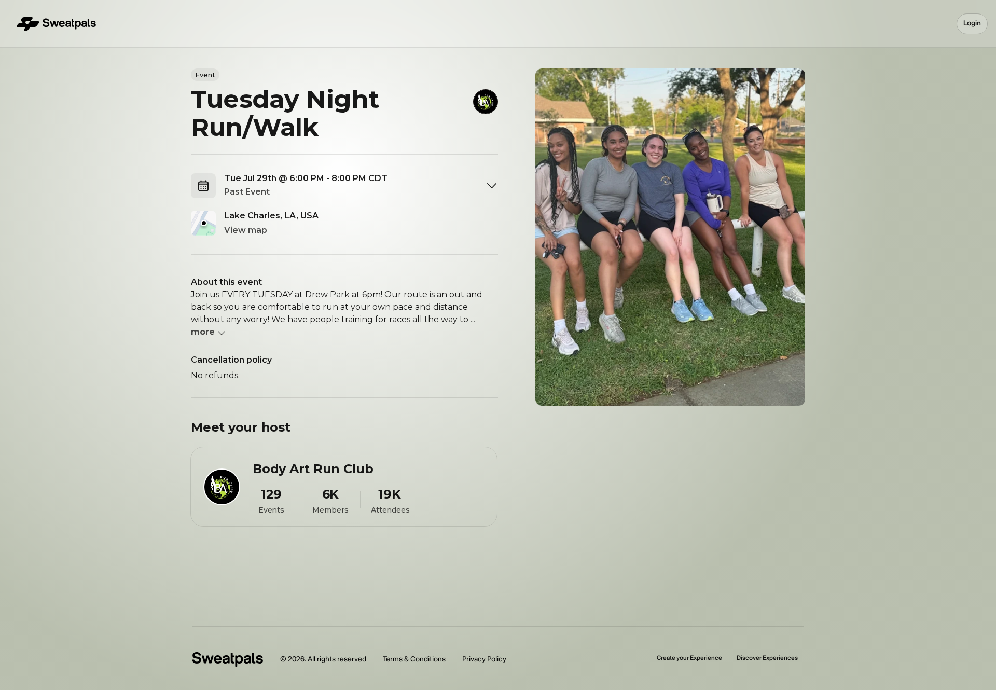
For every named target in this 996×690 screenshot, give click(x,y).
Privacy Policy (484, 659)
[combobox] (361, 185)
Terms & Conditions (414, 659)
